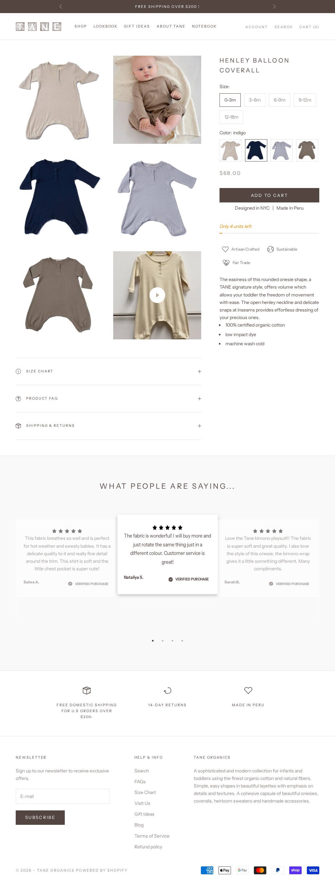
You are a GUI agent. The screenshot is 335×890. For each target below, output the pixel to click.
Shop (81, 26)
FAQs (140, 782)
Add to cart (269, 195)
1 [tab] (153, 640)
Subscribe (40, 817)
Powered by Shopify (102, 870)
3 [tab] (172, 640)
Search (141, 771)
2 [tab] (162, 640)
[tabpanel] (167, 554)
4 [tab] (182, 640)
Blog (139, 825)
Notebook (204, 26)
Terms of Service (151, 836)
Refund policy (148, 847)
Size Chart (145, 792)
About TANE (171, 26)
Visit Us (142, 803)
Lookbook (106, 26)
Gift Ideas (137, 26)
